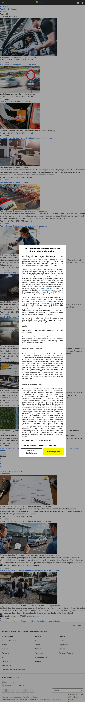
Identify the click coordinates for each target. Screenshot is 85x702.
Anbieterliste (53, 445)
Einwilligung (44, 288)
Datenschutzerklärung (29, 445)
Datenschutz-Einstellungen (31, 451)
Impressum (43, 445)
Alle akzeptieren (53, 452)
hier (56, 294)
